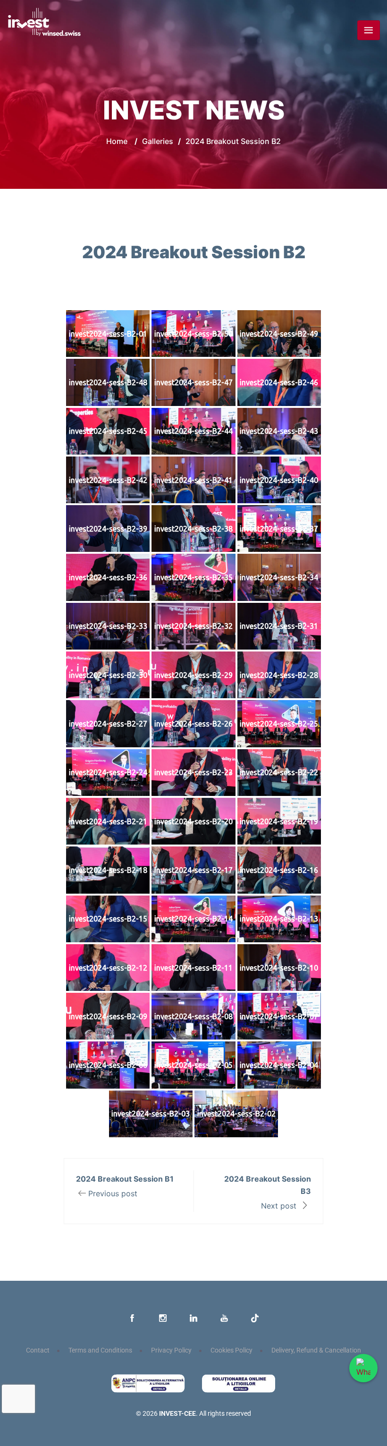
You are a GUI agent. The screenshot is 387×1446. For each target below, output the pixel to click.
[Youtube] (224, 1318)
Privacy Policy (171, 1350)
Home (116, 141)
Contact (38, 1350)
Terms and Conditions (100, 1350)
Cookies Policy (231, 1350)
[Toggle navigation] (368, 30)
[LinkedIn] (193, 1318)
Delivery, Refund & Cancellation (316, 1350)
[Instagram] (162, 1318)
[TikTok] (254, 1318)
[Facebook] (132, 1318)
